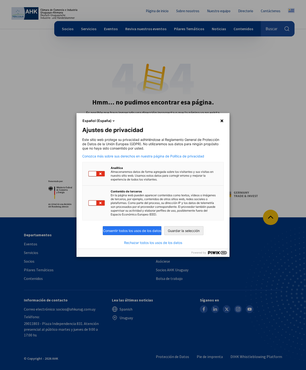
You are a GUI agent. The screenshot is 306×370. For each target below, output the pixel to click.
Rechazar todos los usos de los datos (153, 243)
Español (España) (97, 121)
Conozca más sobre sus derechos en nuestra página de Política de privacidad (143, 156)
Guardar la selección (184, 231)
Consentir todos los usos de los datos (132, 231)
